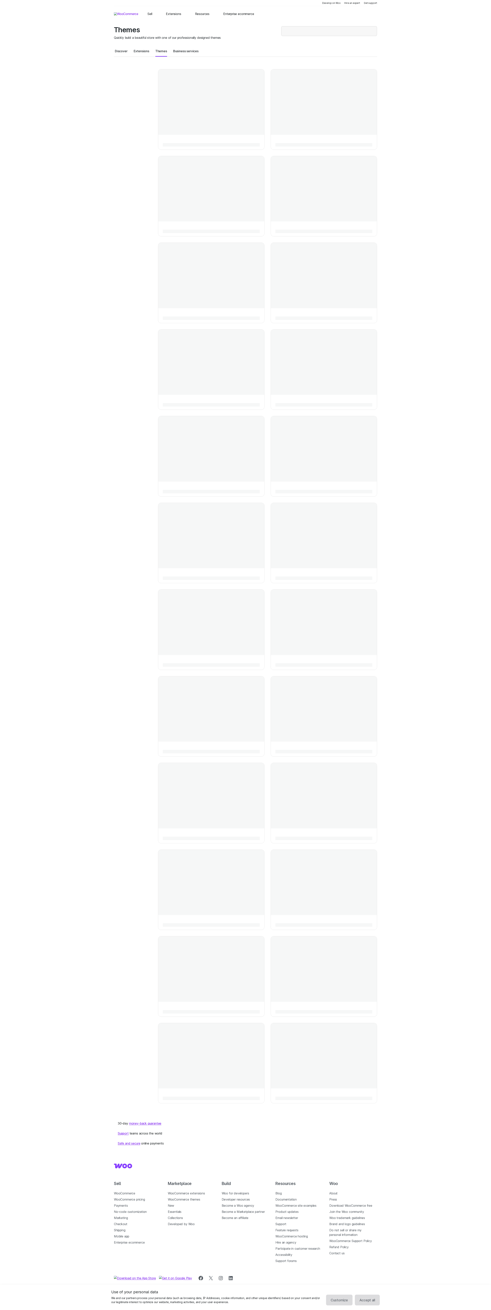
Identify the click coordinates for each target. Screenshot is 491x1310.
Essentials (174, 1212)
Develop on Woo (331, 3)
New (171, 1205)
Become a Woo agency (238, 1205)
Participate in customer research (297, 1248)
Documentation (286, 1199)
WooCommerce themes (184, 1199)
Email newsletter (286, 1218)
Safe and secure (129, 1143)
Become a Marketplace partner (243, 1212)
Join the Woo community (346, 1212)
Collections (175, 1218)
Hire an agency (285, 1242)
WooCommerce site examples (295, 1205)
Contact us (336, 1253)
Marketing (121, 1218)
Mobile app (121, 1236)
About (333, 1193)
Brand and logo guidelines (347, 1224)
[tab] (121, 51)
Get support (370, 3)
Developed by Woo (181, 1224)
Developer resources (236, 1199)
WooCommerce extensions (186, 1193)
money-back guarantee (145, 1123)
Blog (278, 1193)
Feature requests (286, 1230)
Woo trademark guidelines (347, 1218)
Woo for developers (235, 1193)
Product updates (286, 1212)
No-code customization (130, 1212)
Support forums (286, 1261)
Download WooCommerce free (350, 1205)
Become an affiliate (235, 1218)
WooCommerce (124, 1193)
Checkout (120, 1224)
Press (333, 1199)
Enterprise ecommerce (129, 1242)
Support (123, 1133)
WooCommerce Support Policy (350, 1241)
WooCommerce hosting (291, 1236)
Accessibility (283, 1255)
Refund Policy (339, 1247)
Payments (121, 1205)
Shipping (119, 1230)
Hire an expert (352, 3)
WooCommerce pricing (129, 1199)
